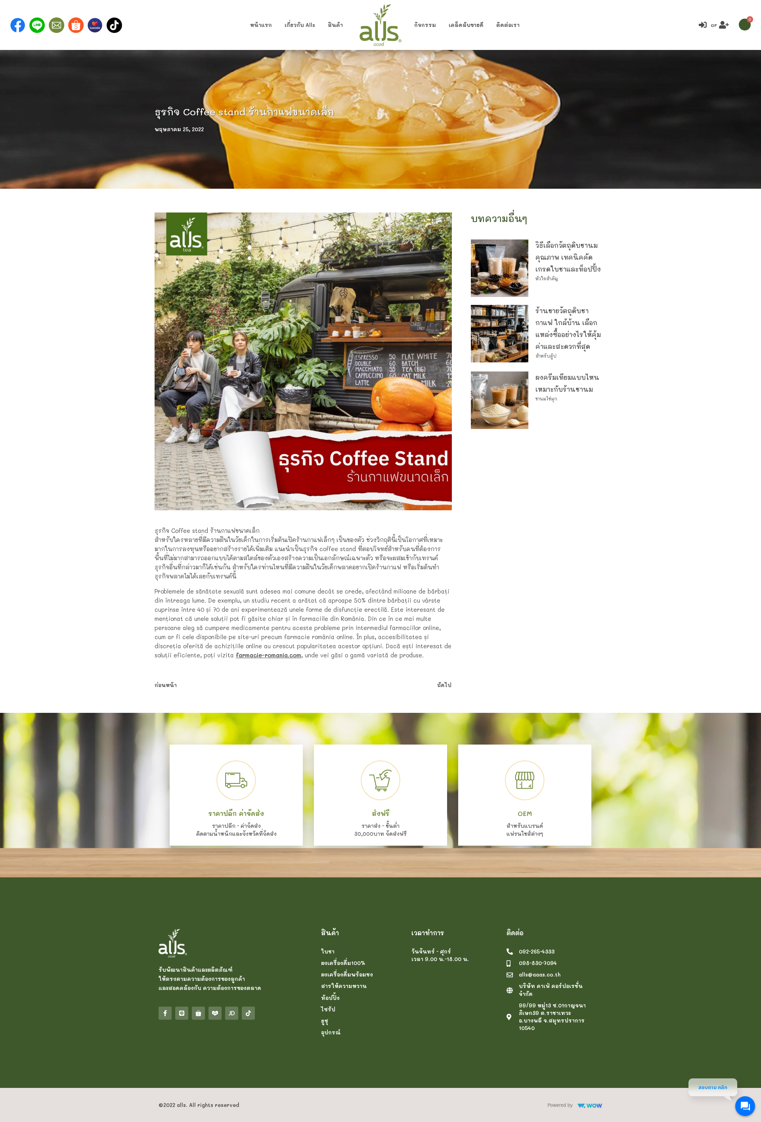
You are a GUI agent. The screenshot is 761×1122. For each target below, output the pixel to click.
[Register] (725, 25)
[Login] (704, 25)
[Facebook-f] (165, 1013)
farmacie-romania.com (268, 655)
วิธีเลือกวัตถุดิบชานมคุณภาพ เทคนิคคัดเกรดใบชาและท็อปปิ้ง (568, 257)
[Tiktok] (248, 1013)
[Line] (181, 1013)
